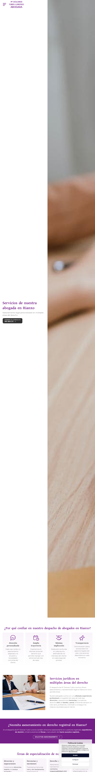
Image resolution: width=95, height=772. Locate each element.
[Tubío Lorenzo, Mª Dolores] (16, 4)
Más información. (73, 751)
